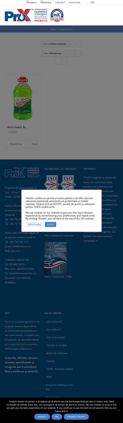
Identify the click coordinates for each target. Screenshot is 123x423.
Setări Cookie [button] (34, 224)
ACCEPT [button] (50, 224)
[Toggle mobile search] (111, 11)
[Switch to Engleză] (31, 2)
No (56, 416)
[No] (119, 410)
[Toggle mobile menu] (117, 11)
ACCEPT (42, 416)
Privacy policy (76, 416)
